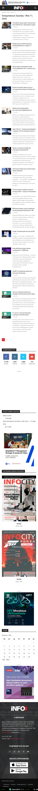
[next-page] (11, 339)
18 (14, 653)
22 (33, 653)
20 (24, 653)
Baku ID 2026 (7, 415)
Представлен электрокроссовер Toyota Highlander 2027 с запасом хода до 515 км (24, 68)
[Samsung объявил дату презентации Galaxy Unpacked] (6, 171)
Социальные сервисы (5, 296)
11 (14, 12)
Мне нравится (6, 354)
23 (4, 657)
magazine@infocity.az (16, 738)
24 (9, 657)
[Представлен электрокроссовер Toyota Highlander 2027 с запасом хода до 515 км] (6, 69)
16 (4, 653)
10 (9, 650)
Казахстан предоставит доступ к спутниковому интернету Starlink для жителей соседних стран (23, 89)
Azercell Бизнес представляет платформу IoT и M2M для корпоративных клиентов (21, 250)
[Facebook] (10, 752)
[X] (23, 752)
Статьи (4, 113)
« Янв (3, 659)
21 (29, 653)
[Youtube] (28, 752)
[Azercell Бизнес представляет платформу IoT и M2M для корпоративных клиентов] (6, 250)
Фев (12, 12)
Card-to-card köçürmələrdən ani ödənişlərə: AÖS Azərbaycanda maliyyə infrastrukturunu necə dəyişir (23, 294)
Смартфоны (5, 134)
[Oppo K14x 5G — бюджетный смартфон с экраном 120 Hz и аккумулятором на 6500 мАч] (6, 131)
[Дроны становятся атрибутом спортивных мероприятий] (6, 150)
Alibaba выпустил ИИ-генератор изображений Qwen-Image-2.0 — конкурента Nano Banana (22, 45)
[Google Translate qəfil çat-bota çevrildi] (6, 233)
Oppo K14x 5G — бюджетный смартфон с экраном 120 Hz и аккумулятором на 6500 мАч (24, 131)
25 (14, 657)
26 (19, 657)
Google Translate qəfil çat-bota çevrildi (23, 231)
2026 (8, 12)
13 (24, 650)
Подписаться (32, 354)
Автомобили (5, 71)
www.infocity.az (6, 732)
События (4, 92)
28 (29, 657)
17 (9, 653)
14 (29, 650)
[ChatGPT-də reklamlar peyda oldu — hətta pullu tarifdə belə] (6, 273)
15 (33, 650)
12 (19, 650)
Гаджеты (4, 27)
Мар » (8, 659)
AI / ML (4, 48)
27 (24, 657)
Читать (14, 354)
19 (19, 653)
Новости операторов (5, 253)
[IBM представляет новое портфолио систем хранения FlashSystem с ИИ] (6, 211)
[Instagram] (14, 752)
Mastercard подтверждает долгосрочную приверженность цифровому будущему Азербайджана (24, 110)
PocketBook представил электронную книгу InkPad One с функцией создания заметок (24, 24)
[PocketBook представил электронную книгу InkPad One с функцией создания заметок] (6, 25)
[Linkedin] (19, 752)
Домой (4, 12)
